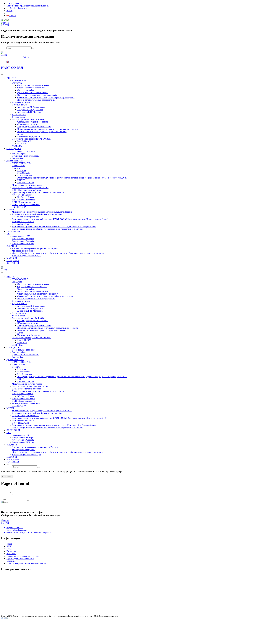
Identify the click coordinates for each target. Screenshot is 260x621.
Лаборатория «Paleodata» (23, 241)
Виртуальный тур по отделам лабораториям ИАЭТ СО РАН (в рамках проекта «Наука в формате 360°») (60, 219)
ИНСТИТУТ (12, 78)
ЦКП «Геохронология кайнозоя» (32, 92)
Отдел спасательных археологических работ (37, 95)
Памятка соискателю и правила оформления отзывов (41, 131)
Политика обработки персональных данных (26, 563)
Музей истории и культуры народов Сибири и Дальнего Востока (42, 212)
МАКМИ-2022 (24, 141)
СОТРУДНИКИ (13, 148)
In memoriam (17, 158)
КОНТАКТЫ (12, 263)
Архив (20, 134)
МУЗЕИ (10, 209)
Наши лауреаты (19, 114)
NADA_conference (25, 197)
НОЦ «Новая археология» (24, 202)
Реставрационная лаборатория (26, 204)
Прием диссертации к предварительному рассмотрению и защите (47, 129)
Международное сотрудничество (27, 185)
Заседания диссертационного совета (34, 126)
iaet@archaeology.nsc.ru (16, 8)
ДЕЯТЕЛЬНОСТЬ (15, 161)
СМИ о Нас (17, 146)
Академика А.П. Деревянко (30, 109)
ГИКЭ (9, 549)
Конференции (12, 260)
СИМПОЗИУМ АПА (22, 163)
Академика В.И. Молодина (30, 112)
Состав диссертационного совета (32, 122)
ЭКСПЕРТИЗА (19, 207)
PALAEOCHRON (25, 182)
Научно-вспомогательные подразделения (36, 100)
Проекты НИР (18, 165)
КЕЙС (9, 546)
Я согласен (6, 476)
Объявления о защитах (27, 124)
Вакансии (11, 553)
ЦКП (8, 234)
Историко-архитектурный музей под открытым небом (37, 214)
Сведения (10, 561)
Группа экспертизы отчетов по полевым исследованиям (38, 192)
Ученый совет (18, 117)
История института (21, 102)
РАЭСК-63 (22, 144)
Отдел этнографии (26, 90)
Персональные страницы (23, 151)
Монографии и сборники (23, 251)
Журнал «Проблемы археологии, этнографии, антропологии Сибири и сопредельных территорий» (58, 253)
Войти (9, 10)
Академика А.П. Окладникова (31, 107)
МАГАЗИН (11, 258)
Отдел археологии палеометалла (32, 88)
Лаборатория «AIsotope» (23, 238)
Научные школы (19, 105)
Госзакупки (11, 551)
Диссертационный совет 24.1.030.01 (29, 119)
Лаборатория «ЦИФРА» (23, 243)
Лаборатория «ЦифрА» (22, 195)
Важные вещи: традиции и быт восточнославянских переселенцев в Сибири (47, 229)
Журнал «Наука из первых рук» (26, 256)
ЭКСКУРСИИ (13, 231)
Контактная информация (28, 136)
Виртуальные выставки (23, 221)
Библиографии (19, 153)
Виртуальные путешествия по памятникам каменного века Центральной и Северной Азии (54, 226)
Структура (17, 83)
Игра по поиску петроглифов (25, 217)
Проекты (16, 168)
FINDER (21, 180)
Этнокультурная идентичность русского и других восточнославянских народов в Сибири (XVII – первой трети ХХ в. (72, 178)
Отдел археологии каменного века (33, 85)
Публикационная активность (25, 156)
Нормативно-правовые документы (22, 556)
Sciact (9, 544)
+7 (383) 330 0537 (14, 3)
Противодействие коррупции (20, 558)
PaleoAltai (21, 170)
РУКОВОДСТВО (20, 80)
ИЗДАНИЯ (11, 246)
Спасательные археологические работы (30, 187)
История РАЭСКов (20, 224)
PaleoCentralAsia (24, 175)
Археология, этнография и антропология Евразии (35, 248)
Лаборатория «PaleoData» (23, 200)
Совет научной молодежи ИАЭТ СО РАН (31, 139)
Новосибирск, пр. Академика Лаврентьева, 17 (27, 6)
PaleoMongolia (23, 173)
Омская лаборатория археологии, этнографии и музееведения (45, 97)
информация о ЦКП (21, 236)
